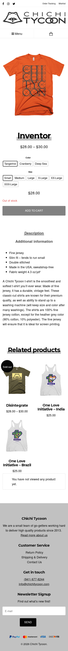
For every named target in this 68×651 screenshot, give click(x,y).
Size (30, 171)
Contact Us (34, 562)
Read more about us (34, 535)
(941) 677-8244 (34, 579)
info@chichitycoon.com (34, 584)
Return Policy (34, 552)
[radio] (10, 163)
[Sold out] (17, 380)
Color (28, 157)
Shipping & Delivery (34, 557)
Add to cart (34, 210)
